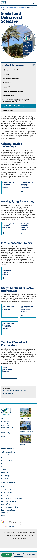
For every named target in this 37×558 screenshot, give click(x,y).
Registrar (4, 464)
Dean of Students (7, 461)
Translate (11, 526)
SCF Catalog (5, 476)
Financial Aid (5, 473)
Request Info (30, 555)
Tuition (3, 470)
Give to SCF (5, 486)
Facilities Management (8, 501)
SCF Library (4, 479)
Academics (9, 7)
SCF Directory (5, 513)
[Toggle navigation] (34, 3)
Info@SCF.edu (5, 421)
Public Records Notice (8, 510)
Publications (5, 458)
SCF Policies (5, 516)
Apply (7, 555)
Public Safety (5, 504)
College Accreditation (8, 452)
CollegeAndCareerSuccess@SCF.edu (15, 390)
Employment (5, 495)
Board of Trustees (7, 492)
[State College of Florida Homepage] (4, 2)
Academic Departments (19, 7)
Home (2, 7)
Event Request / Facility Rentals (11, 498)
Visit (18, 555)
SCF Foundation (6, 489)
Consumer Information (8, 455)
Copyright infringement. (18, 538)
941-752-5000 (5, 418)
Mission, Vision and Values (9, 507)
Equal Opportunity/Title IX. (24, 536)
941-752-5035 (9, 393)
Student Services (6, 467)
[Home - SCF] (9, 411)
